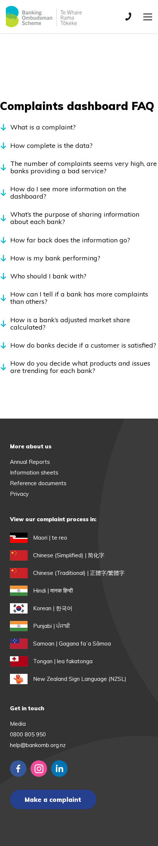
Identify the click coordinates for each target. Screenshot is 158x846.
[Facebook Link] (18, 768)
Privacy (19, 493)
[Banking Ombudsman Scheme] (44, 16)
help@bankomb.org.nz (38, 745)
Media (18, 723)
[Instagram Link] (38, 768)
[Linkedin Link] (59, 768)
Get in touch (27, 708)
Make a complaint (53, 799)
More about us (30, 446)
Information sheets (34, 472)
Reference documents (38, 483)
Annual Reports (30, 461)
